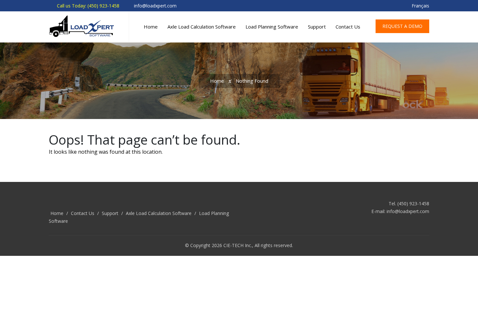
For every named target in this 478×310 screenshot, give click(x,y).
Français (420, 6)
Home (151, 26)
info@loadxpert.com (408, 211)
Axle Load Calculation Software (201, 26)
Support (317, 26)
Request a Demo (402, 26)
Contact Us (348, 26)
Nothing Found (252, 81)
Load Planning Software (272, 26)
